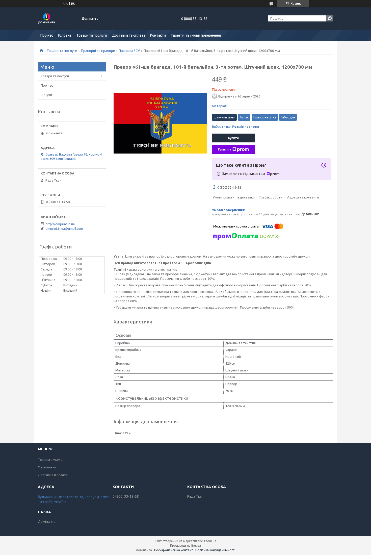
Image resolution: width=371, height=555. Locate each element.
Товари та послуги (91, 35)
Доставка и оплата (53, 474)
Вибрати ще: (235, 126)
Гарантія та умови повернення (196, 35)
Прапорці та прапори (98, 51)
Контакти (158, 35)
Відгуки (46, 94)
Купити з (224, 149)
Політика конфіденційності (215, 550)
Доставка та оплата (128, 35)
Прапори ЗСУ (129, 51)
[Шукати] (329, 18)
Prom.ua (210, 541)
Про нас (46, 35)
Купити (233, 138)
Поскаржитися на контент (173, 550)
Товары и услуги (50, 459)
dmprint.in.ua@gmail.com (64, 228)
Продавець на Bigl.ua (185, 545)
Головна (64, 35)
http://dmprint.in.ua (60, 224)
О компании (47, 467)
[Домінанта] (57, 18)
